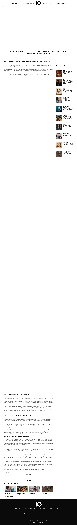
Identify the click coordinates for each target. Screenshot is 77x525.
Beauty (58, 3)
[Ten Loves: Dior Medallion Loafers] (59, 127)
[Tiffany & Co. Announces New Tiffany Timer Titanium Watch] (59, 109)
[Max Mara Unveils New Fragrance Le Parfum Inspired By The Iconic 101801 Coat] (59, 145)
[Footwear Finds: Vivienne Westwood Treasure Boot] (59, 154)
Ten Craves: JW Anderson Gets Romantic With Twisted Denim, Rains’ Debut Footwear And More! (10, 495)
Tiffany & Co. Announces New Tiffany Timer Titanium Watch (68, 108)
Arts (16, 3)
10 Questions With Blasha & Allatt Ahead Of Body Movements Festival (68, 82)
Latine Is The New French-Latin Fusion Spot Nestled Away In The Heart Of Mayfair (67, 91)
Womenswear (45, 3)
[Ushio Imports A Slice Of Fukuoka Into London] (59, 73)
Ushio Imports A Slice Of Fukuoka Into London (67, 72)
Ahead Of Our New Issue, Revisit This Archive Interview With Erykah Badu (22, 494)
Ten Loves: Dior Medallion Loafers (67, 126)
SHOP (16, 508)
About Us (27, 510)
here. (27, 472)
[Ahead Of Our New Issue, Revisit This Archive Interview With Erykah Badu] (59, 118)
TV (61, 508)
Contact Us (20, 510)
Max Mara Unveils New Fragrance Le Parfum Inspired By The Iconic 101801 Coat (68, 145)
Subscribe (63, 510)
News (19, 3)
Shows (22, 3)
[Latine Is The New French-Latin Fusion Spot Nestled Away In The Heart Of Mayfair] (59, 91)
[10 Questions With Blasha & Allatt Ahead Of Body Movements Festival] (59, 82)
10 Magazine (39, 56)
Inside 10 (27, 3)
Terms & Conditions (54, 510)
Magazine (13, 510)
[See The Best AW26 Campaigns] (59, 136)
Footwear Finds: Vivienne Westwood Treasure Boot (46, 494)
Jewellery (32, 3)
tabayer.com (28, 474)
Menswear (51, 3)
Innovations (63, 3)
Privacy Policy (43, 510)
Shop (13, 3)
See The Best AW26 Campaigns (33, 494)
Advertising (35, 510)
